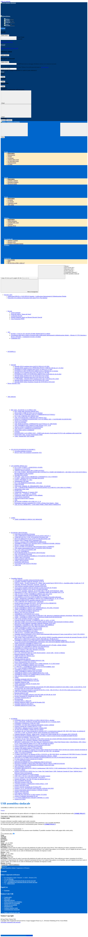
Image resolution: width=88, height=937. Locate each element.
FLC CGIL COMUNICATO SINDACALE (26, 416)
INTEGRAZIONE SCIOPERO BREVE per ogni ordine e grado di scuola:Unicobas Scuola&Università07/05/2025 (45, 735)
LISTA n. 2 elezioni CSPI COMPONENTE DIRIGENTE (30, 542)
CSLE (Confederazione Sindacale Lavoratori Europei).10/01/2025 (32, 745)
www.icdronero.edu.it (7, 833)
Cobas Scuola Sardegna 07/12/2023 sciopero (26, 774)
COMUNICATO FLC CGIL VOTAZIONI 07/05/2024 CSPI (31, 537)
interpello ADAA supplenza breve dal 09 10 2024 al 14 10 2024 (31, 366)
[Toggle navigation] (14, 129)
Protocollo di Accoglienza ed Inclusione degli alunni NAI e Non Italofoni (27, 298)
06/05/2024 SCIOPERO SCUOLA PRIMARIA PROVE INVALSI (32, 762)
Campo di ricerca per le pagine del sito (11, 278)
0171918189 (10, 879)
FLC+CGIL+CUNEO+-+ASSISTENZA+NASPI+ (28, 467)
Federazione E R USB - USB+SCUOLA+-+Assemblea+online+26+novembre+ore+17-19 (39, 592)
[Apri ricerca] (73, 129)
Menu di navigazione (32, 291)
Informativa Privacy (9, 900)
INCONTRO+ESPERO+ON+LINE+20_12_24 (27, 501)
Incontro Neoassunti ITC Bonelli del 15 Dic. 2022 (28, 696)
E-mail (19, 64)
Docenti (10, 311)
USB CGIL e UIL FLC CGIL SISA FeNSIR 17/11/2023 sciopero (32, 776)
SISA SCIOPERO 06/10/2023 (22, 780)
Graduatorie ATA (15, 338)
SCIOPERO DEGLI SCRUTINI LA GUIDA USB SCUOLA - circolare (34, 720)
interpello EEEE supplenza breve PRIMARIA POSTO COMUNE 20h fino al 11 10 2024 (38, 368)
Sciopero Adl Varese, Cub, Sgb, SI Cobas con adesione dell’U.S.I (32, 779)
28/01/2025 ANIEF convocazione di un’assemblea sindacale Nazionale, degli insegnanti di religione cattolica (43, 621)
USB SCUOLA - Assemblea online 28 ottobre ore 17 (28, 632)
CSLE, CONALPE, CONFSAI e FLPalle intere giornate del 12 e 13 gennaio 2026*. (37, 721)
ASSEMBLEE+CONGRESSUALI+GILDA (26, 614)
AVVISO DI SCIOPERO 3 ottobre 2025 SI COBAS (28, 729)
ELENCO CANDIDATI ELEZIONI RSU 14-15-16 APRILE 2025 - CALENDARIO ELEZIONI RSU (43, 419)
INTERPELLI (12, 351)
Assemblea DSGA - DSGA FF (22, 700)
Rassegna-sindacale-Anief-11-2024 (23, 654)
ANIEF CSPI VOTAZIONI (22, 557)
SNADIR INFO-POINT (21, 475)
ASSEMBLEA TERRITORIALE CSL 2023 (26, 680)
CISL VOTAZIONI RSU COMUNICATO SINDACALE (30, 417)
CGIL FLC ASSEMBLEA (21, 551)
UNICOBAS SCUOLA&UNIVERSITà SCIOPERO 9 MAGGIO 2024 (34, 765)
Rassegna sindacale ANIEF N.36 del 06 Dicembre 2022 (29, 702)
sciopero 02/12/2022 (20, 799)
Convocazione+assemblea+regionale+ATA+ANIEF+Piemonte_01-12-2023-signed (36, 663)
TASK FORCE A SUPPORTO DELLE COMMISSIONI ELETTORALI (34, 414)
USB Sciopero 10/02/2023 (21, 793)
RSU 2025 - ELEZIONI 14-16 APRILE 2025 (23, 410)
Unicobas (17, 431)
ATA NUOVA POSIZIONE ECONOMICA (23, 449)
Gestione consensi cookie (11, 908)
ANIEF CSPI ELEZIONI (21, 560)
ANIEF (13, 518)
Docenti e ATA (69, 269)
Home (67, 266)
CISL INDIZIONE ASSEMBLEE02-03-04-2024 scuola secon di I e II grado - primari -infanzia (40, 645)
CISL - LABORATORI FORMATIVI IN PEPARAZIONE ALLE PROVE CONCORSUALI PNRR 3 (42, 487)
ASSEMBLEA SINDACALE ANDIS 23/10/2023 (28, 670)
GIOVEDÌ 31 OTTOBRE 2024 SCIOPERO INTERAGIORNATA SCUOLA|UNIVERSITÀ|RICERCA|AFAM (45, 757)
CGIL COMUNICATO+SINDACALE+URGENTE (28, 601)
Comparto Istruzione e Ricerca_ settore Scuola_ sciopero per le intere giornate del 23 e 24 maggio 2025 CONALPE (45, 734)
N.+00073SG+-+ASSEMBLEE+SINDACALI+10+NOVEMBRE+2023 (34, 666)
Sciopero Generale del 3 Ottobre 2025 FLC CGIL (28, 726)
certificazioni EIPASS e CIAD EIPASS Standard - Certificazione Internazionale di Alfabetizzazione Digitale (37, 296)
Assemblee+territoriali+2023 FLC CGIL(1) (26, 679)
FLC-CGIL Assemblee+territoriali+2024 (25, 635)
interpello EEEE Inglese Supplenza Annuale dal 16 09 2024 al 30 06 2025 (34, 382)
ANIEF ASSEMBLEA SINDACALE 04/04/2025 (28, 609)
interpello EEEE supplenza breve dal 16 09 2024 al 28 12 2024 (31, 380)
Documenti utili (69, 267)
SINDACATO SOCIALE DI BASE (24, 612)
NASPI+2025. (18, 490)
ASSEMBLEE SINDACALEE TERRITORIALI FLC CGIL (31, 673)
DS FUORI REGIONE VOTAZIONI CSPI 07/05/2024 (29, 552)
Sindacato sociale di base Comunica (24, 498)
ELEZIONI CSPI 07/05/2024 (19, 532)
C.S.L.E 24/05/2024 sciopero (22, 760)
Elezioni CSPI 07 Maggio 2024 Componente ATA (28, 540)
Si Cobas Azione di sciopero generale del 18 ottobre (28, 759)
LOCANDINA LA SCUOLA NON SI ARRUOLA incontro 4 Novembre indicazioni (37, 597)
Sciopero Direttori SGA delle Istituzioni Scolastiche (28, 746)
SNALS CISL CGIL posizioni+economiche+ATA (28, 452)
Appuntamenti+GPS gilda (21, 481)
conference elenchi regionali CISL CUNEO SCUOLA (29, 470)
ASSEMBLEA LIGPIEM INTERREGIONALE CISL (29, 660)
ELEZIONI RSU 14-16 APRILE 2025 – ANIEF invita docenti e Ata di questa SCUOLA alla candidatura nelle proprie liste (47, 433)
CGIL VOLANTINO (20, 422)
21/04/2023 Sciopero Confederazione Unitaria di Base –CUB (31, 783)
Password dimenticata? (7, 42)
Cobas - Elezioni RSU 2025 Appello (24, 436)
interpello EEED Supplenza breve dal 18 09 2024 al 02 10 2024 (31, 377)
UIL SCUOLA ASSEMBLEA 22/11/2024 (26, 631)
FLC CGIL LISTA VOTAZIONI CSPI (25, 549)
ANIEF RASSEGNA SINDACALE (24, 656)
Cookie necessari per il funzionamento (11, 829)
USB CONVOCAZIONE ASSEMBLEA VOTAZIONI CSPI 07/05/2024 (34, 556)
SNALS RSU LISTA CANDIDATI (24, 430)
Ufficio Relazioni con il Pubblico (13, 902)
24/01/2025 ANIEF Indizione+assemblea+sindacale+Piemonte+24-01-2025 (34, 623)
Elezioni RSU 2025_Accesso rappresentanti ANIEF (28, 434)
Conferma (9, 120)
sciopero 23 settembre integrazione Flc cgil (26, 796)
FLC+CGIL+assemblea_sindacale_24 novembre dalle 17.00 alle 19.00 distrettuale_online (38, 591)
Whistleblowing (8, 906)
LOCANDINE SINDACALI (19, 466)
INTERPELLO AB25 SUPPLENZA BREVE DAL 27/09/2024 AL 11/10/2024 (36, 371)
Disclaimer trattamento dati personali (10, 922)
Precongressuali (18, 699)
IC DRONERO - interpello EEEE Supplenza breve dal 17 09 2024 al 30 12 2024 (36, 378)
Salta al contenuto (5, 1)
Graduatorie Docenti (16, 315)
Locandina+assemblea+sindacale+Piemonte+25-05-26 (29, 581)
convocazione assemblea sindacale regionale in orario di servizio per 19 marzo (35, 587)
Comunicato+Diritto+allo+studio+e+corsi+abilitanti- (28, 495)
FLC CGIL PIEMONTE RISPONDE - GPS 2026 (28, 483)
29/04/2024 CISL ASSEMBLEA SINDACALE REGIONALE (31, 646)
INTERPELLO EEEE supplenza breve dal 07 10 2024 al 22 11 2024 (33, 369)
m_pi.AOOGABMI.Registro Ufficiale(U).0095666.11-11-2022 (31, 797)
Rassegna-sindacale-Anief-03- (22, 659)
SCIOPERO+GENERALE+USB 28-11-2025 (27, 723)
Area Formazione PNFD (17, 319)
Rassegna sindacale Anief (21, 693)
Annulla (3, 120)
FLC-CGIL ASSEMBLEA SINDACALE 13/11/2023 (29, 665)
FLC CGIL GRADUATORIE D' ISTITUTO (26, 611)
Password (19, 39)
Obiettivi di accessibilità (10, 905)
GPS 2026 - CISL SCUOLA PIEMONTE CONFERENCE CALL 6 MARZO (35, 476)
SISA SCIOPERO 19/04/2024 (22, 766)
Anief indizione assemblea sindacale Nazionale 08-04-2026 (30, 586)
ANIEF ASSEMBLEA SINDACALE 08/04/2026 (28, 519)
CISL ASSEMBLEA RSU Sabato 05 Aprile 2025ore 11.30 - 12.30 (32, 425)
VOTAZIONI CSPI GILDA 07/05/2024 (25, 563)
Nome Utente (20, 37)
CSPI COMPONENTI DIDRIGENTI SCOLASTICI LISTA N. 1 (32, 535)
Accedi (3, 28)
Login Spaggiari (45, 67)
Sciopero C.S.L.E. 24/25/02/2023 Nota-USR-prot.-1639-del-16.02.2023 (34, 788)
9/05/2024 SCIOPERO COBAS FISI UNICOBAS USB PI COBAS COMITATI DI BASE (39, 763)
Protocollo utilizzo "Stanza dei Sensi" (21, 314)
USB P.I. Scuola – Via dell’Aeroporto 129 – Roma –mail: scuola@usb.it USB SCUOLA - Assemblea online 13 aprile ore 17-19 (49, 583)
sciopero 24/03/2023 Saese (21, 785)
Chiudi (2, 77)
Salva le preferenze (14, 864)
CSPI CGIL (17, 565)
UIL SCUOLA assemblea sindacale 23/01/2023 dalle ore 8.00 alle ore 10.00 (35, 694)
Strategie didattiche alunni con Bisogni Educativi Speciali (26, 317)
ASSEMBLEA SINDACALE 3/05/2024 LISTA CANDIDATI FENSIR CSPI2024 (37, 543)
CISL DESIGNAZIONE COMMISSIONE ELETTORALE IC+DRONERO (35, 424)
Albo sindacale (69, 270)
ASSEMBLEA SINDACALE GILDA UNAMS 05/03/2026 (31, 589)
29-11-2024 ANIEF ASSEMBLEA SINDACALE (28, 629)
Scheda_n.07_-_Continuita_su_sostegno (25, 493)
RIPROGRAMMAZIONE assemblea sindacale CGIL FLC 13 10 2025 (33, 600)
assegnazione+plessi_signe (21, 489)
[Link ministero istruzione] (8, 3)
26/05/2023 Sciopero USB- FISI (23, 782)
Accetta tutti (26, 816)
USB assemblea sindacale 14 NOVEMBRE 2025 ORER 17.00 (31, 595)
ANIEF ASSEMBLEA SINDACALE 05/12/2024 (28, 628)
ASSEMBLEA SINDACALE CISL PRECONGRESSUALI (31, 626)
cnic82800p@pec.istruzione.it (22, 882)
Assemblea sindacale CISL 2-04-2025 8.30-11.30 (27, 604)
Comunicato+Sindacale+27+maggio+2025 (26, 492)
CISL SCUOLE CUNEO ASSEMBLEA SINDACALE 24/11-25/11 (33, 594)
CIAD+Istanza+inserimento (21, 497)
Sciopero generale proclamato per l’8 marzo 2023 (27, 787)
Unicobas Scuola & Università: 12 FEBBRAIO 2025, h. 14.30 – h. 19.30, (34, 620)
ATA (9, 332)
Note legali (7, 898)
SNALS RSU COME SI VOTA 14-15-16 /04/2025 (28, 413)
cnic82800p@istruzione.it (22, 880)
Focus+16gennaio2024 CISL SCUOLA (25, 662)
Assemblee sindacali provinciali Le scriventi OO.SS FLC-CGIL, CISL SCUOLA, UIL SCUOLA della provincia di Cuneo (47, 690)
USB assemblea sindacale (21, 657)
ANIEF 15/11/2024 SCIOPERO (23, 752)
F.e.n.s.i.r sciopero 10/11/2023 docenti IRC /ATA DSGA (29, 777)
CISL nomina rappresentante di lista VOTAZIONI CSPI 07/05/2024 (33, 548)
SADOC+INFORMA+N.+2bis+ (23, 480)
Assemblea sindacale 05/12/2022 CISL (25, 705)
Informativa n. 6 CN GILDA (22, 469)
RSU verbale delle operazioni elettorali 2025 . (26, 411)
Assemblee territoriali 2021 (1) (22, 697)
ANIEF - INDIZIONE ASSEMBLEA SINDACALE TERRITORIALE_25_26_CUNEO (39, 598)
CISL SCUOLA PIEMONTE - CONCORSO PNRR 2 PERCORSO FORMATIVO (37, 504)
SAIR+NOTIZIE (19, 484)
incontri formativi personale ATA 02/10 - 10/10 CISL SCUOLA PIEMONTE (35, 603)
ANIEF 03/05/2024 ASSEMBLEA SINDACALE (28, 643)
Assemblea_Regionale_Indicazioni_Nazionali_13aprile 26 (30, 584)
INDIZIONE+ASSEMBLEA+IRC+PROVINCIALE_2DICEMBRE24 (34, 625)
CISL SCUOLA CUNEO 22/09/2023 (24, 676)
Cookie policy (8, 897)
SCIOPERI (14, 718)
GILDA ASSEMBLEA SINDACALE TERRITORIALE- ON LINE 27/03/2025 (36, 608)
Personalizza (4, 816)
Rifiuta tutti (15, 816)
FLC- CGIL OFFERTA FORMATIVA (25, 668)
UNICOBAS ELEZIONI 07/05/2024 (24, 534)
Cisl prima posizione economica (23, 451)
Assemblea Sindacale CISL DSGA (23, 704)
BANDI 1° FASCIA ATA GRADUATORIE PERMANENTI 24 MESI (30, 333)
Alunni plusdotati (15, 312)
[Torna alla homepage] (44, 122)
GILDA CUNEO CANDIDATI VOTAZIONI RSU (28, 427)
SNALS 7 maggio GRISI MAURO (24, 545)
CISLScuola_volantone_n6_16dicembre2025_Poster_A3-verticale (32, 486)
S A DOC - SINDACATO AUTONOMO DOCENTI (29, 478)
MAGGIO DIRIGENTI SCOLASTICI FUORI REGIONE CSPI (32, 539)
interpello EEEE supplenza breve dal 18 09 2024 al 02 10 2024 (31, 375)
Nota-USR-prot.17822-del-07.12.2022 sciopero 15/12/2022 (30, 794)
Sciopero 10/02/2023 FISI (21, 791)
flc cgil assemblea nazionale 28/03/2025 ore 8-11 (27, 606)
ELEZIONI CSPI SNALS (21, 562)
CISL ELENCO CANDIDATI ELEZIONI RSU (27, 428)
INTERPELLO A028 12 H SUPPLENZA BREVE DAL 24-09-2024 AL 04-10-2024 (37, 374)
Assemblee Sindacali (71, 272)
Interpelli (13, 365)
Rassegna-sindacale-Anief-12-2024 (24, 651)
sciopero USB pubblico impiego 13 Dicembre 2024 (28, 748)
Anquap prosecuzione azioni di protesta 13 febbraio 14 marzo (31, 790)
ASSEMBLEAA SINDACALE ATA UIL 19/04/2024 (29, 648)
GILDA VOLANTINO (20, 420)
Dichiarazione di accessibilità (12, 903)
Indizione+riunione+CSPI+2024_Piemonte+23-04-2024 (29, 649)
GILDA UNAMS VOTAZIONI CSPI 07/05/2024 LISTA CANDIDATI (34, 546)
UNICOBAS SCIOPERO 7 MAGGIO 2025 (26, 737)
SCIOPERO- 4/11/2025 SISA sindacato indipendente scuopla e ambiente (34, 725)
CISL (15, 500)
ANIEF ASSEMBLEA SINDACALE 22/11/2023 (28, 671)
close (2, 137)
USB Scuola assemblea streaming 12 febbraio (26, 618)
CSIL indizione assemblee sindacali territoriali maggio (29, 580)
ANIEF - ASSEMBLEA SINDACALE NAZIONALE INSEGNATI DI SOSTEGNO (38, 617)
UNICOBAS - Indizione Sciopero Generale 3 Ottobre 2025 (30, 728)
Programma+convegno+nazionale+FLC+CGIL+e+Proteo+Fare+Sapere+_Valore (36, 503)
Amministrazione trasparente (12, 909)
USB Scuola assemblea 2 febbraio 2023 (25, 691)
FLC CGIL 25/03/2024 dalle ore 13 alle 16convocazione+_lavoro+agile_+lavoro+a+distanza (39, 652)
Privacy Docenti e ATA (14, 383)
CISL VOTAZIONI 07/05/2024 (23, 554)
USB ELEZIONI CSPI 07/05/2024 (24, 559)
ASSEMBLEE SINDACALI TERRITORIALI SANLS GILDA (32, 674)
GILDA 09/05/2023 (19, 685)
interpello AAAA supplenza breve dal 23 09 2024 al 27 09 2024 (31, 372)
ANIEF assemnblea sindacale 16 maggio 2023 (27, 683)
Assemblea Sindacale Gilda (21, 682)
